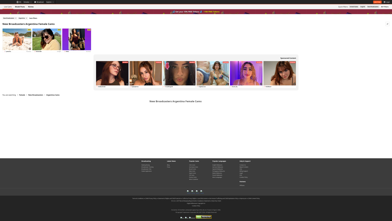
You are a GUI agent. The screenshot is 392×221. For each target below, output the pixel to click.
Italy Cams (192, 171)
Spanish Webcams (217, 169)
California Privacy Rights (189, 198)
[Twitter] (197, 192)
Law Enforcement (203, 198)
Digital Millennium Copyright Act (196, 203)
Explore (48, 2)
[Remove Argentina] (26, 18)
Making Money (145, 165)
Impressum (243, 198)
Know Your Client (216, 201)
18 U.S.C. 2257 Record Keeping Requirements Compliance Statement (190, 201)
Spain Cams (192, 173)
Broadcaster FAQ (146, 169)
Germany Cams (193, 167)
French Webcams (217, 175)
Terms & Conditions (138, 198)
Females (26, 2)
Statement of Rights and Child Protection (169, 198)
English (362, 7)
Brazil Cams (192, 169)
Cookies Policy (244, 177)
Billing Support (244, 171)
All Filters (385, 7)
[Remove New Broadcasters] (16, 18)
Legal (241, 173)
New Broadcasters (373, 7)
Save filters (33, 18)
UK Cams (191, 175)
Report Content (244, 167)
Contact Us (243, 165)
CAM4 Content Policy (254, 198)
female (22, 95)
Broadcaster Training (147, 167)
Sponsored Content (288, 58)
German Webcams (217, 167)
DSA (241, 175)
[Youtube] (202, 192)
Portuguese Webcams (218, 171)
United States (354, 7)
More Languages (217, 177)
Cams (53, 95)
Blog (168, 165)
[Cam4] (7, 2)
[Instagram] (193, 192)
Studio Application (146, 171)
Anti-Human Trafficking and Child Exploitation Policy (223, 198)
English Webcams (217, 165)
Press (168, 167)
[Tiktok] (188, 192)
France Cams (193, 177)
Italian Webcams (217, 173)
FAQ (241, 169)
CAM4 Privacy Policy (150, 198)
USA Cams (192, 165)
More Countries (193, 179)
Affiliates (242, 185)
